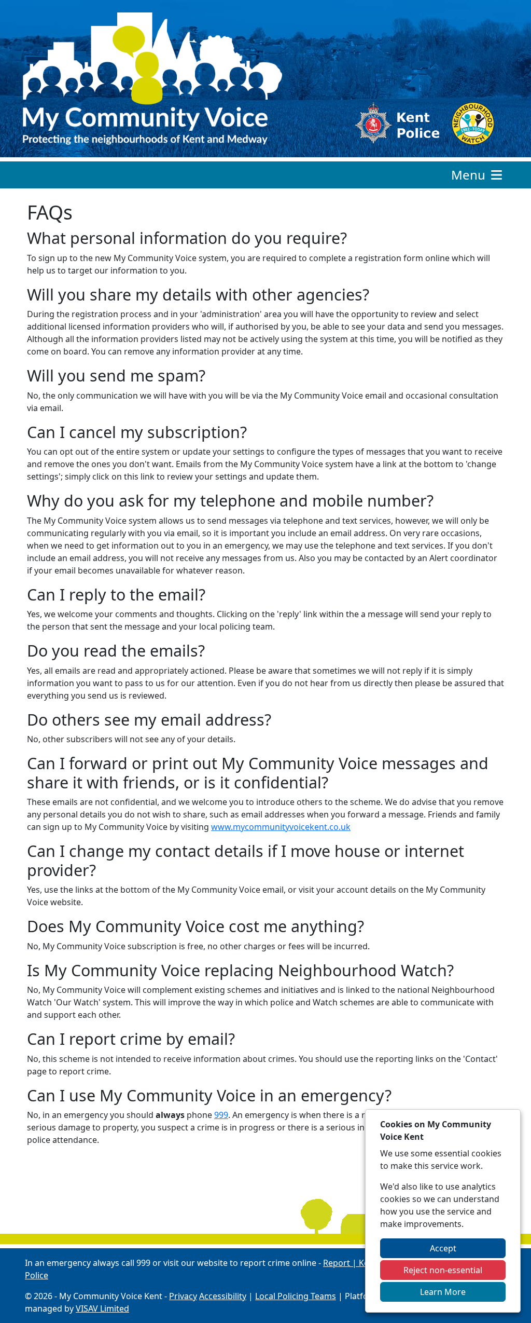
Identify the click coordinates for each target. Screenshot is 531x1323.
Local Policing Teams (295, 1296)
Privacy (183, 1296)
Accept (443, 1248)
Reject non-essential (442, 1270)
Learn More (443, 1292)
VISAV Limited (102, 1308)
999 (221, 1115)
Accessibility (222, 1296)
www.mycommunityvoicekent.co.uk (281, 827)
